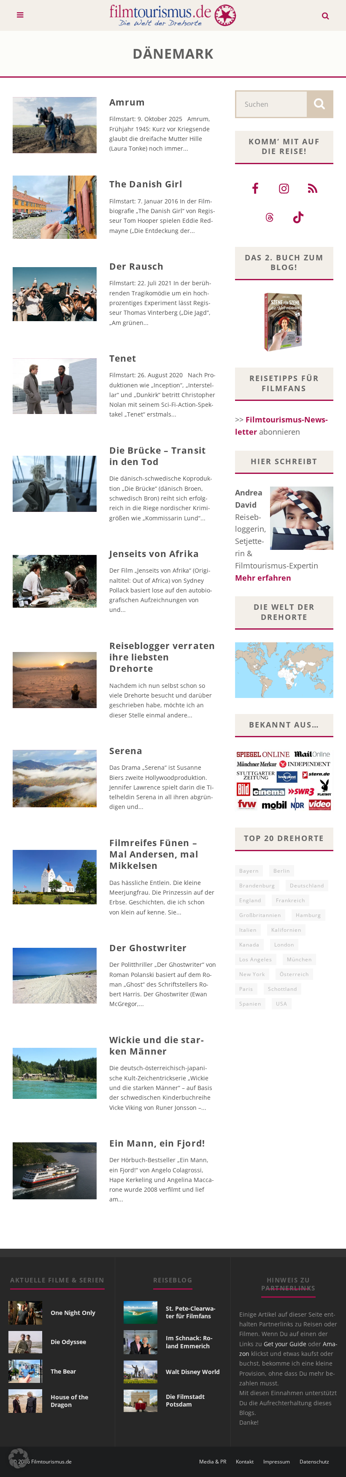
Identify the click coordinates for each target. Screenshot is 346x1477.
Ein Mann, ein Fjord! (157, 1143)
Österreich (294, 974)
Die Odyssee (68, 1342)
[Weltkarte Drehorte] (284, 695)
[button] (18, 1458)
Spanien (250, 1003)
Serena (126, 751)
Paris (246, 989)
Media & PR (212, 1461)
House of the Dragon (69, 1401)
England (250, 900)
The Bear (63, 1371)
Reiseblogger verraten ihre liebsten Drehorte (162, 657)
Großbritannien (260, 915)
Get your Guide (285, 1344)
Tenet (122, 358)
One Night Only (73, 1313)
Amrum (127, 102)
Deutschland (307, 885)
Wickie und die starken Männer (156, 1045)
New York (252, 974)
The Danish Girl (146, 184)
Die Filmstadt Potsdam (185, 1400)
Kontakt (245, 1461)
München (299, 959)
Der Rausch (136, 266)
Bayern (249, 870)
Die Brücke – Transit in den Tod (157, 456)
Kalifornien (286, 929)
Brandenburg (257, 885)
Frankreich (290, 900)
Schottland (282, 989)
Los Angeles (255, 959)
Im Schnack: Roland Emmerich (189, 1342)
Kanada (249, 944)
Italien (248, 929)
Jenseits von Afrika (154, 554)
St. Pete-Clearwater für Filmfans (191, 1312)
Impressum (276, 1461)
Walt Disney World (193, 1372)
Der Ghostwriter (148, 948)
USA (281, 1003)
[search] (319, 104)
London (284, 944)
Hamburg (308, 915)
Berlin (281, 870)
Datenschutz (314, 1461)
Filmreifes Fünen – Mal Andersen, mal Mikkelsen (154, 854)
